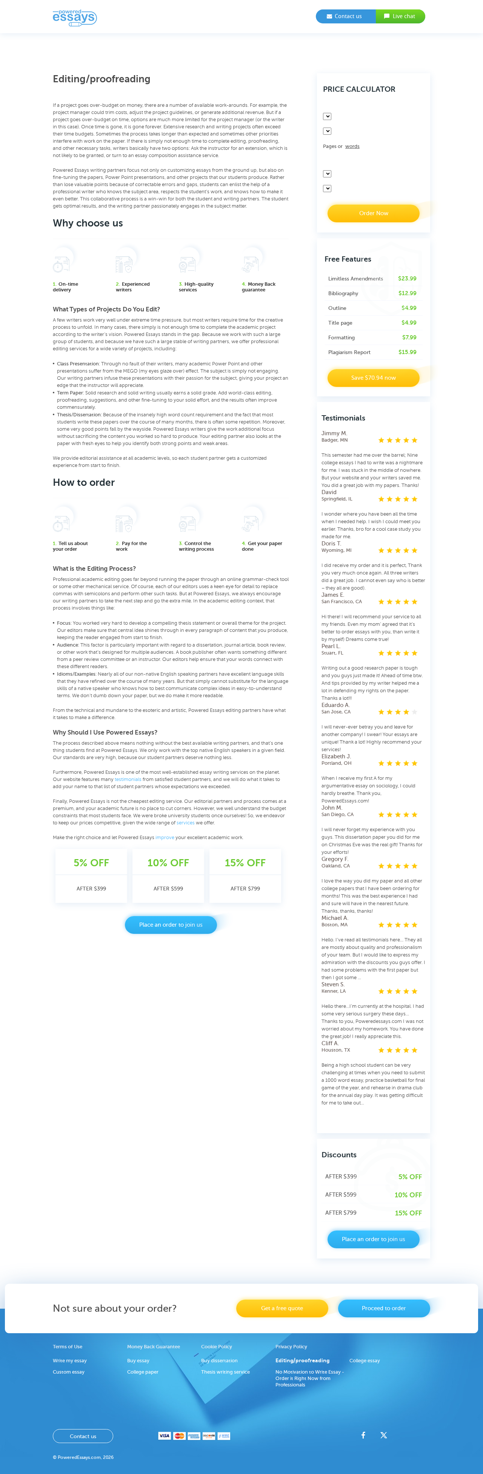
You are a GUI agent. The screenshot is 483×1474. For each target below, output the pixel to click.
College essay (364, 1360)
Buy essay (138, 1360)
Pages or (341, 146)
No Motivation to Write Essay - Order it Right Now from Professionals (309, 1378)
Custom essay (69, 1372)
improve (164, 837)
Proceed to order (384, 1308)
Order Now (373, 213)
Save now (373, 378)
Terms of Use (67, 1346)
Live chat (404, 16)
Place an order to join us (171, 925)
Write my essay (70, 1360)
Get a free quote (282, 1308)
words (352, 146)
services (186, 823)
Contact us (348, 16)
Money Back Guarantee (153, 1346)
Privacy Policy (291, 1346)
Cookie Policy (216, 1346)
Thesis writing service (225, 1372)
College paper (142, 1372)
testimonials (128, 779)
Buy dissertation (219, 1360)
